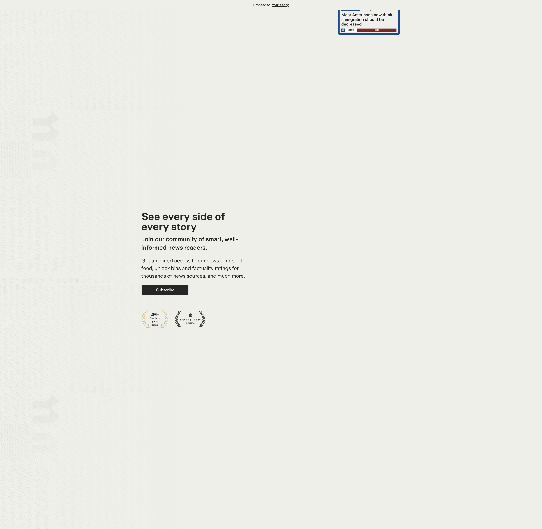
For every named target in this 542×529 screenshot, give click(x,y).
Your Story (280, 5)
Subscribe (165, 290)
